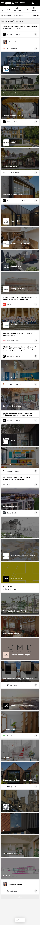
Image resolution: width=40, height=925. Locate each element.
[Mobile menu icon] (2, 3)
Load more (20, 897)
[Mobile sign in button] (33, 3)
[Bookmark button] (35, 34)
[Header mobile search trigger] (37, 3)
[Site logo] (15, 3)
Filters (34, 15)
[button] (35, 920)
